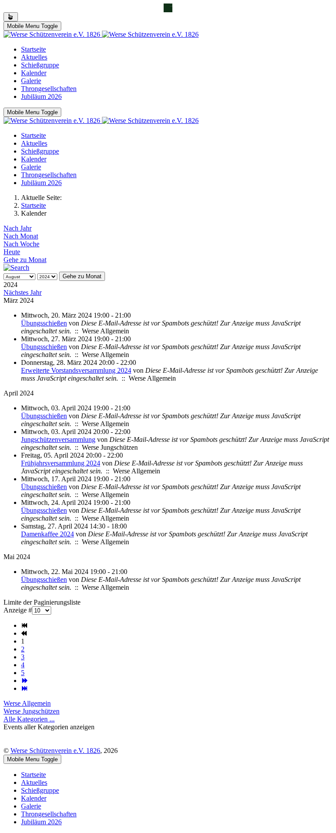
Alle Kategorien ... (29, 719)
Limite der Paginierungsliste (42, 602)
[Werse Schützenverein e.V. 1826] (101, 34)
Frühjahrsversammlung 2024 (60, 463)
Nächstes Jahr (23, 292)
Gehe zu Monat (25, 259)
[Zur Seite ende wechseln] (24, 688)
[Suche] (16, 267)
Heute (12, 252)
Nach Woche (21, 244)
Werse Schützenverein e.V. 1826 (55, 750)
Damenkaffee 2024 (47, 534)
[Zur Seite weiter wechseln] (24, 680)
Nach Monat (21, 236)
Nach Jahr (18, 228)
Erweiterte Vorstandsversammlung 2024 (76, 370)
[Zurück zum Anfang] (11, 16)
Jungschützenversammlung (58, 439)
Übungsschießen (44, 323)
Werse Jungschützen (32, 711)
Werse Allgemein (27, 703)
